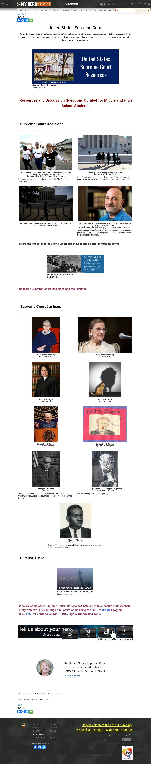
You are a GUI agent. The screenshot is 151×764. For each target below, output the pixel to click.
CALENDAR (98, 10)
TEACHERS (88, 10)
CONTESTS (56, 10)
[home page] (29, 3)
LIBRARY (65, 10)
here (29, 614)
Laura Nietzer (72, 675)
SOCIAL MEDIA (76, 10)
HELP (35, 728)
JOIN (115, 10)
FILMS (41, 10)
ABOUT (20, 10)
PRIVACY (36, 731)
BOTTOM (22, 14)
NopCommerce (44, 743)
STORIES (28, 10)
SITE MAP (52, 731)
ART (35, 10)
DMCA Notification (38, 734)
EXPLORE (107, 10)
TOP (20, 705)
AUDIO (47, 10)
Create (106, 610)
